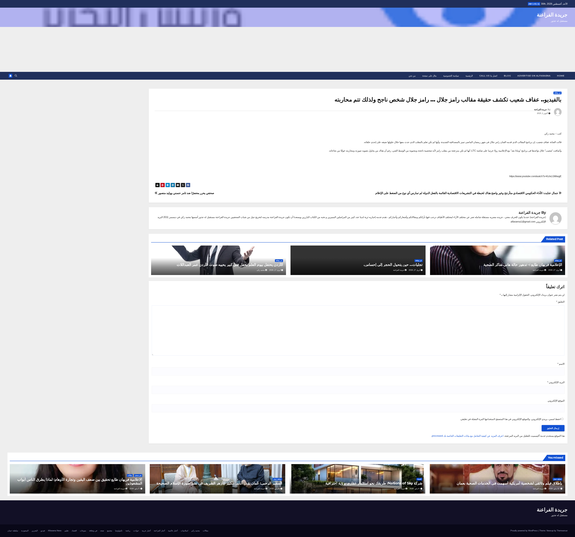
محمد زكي (195, 531)
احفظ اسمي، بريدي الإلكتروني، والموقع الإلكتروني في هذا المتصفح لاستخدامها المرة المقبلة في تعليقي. (510, 419)
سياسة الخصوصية (451, 75)
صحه (102, 531)
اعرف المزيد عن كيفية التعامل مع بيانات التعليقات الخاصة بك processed (467, 436)
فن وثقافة (557, 93)
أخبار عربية (146, 531)
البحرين (35, 531)
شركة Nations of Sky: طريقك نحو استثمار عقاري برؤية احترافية (373, 483)
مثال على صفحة (429, 75)
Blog (507, 75)
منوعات (83, 531)
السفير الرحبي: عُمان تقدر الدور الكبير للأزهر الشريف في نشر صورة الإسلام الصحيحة (219, 483)
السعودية (25, 531)
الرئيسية (469, 75)
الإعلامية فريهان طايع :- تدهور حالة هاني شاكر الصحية (523, 264)
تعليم (67, 531)
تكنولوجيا (118, 531)
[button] (16, 75)
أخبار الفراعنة (159, 531)
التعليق (560, 301)
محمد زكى (261, 270)
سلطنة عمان (557, 479)
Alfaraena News (55, 531)
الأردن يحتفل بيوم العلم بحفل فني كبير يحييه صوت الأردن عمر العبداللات (230, 264)
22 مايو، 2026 (553, 489)
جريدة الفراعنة (552, 15)
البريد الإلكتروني (556, 382)
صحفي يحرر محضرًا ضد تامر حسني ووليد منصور (185, 193)
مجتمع (109, 531)
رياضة (127, 531)
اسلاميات (184, 531)
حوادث (136, 531)
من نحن (412, 75)
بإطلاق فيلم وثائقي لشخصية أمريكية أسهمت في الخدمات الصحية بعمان (509, 483)
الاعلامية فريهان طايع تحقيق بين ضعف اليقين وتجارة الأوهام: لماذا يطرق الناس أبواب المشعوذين (79, 481)
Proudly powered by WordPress (524, 531)
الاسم (561, 364)
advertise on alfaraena (533, 75)
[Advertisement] (287, 49)
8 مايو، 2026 (414, 489)
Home (560, 75)
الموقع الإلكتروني (556, 400)
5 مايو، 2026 (274, 489)
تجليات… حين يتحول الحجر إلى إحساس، (393, 264)
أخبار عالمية (173, 531)
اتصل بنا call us (488, 75)
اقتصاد (419, 479)
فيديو (43, 531)
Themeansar (562, 531)
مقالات (130, 475)
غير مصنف (138, 475)
